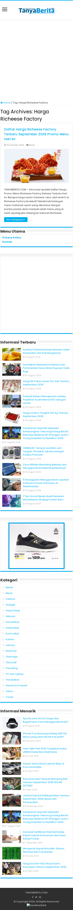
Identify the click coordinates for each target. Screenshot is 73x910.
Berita (9, 587)
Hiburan (10, 616)
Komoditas (12, 633)
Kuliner (10, 639)
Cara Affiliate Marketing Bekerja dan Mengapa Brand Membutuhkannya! (45, 466)
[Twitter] (36, 897)
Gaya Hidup (13, 610)
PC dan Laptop (15, 674)
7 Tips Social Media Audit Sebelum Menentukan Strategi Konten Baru (43, 497)
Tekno (9, 691)
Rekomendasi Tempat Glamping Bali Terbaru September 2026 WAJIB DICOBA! (45, 782)
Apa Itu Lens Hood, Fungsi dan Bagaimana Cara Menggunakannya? (45, 720)
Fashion (10, 599)
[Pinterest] (40, 897)
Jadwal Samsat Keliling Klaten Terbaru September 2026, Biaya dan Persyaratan (46, 799)
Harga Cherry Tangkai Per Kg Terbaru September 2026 (45, 414)
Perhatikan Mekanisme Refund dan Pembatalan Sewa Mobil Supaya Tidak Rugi (46, 368)
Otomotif (11, 662)
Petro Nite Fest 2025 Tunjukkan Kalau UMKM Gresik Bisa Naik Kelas (45, 750)
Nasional (11, 651)
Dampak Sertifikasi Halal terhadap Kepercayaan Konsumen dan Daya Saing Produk (44, 835)
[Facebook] (33, 897)
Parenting (12, 668)
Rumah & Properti (16, 685)
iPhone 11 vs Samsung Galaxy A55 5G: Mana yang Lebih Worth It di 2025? (45, 735)
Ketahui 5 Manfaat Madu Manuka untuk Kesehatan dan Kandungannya (46, 351)
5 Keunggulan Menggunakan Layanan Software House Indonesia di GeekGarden (46, 483)
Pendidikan (12, 679)
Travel (9, 697)
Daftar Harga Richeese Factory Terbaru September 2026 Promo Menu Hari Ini (36, 134)
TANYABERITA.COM (36, 892)
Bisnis (32, 144)
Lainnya (10, 645)
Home (7, 102)
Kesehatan (12, 628)
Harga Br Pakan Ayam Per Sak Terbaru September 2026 (46, 382)
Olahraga (12, 656)
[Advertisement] (36, 61)
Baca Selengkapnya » (15, 219)
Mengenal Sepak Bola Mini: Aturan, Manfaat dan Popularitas (44, 850)
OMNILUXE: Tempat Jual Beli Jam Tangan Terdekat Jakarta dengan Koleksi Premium (43, 451)
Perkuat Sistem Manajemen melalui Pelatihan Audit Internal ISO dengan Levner (44, 400)
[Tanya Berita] (36, 10)
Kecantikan (12, 622)
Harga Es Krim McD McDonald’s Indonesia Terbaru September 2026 (44, 865)
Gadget (10, 604)
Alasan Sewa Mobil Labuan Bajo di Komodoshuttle (43, 765)
